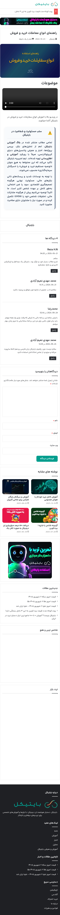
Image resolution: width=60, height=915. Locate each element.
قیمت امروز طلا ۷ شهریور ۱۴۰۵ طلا (41, 601)
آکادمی (55, 894)
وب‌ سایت (54, 445)
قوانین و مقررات (51, 908)
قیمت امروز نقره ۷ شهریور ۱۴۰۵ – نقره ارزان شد (36, 606)
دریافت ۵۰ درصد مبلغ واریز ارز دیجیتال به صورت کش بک (16, 527)
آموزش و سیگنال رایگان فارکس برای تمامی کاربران (18, 498)
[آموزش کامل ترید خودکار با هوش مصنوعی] (44, 486)
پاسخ (54, 270)
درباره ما (54, 903)
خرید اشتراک (52, 899)
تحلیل (55, 844)
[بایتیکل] (46, 4)
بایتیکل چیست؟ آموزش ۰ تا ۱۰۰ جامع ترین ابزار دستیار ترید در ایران (30, 617)
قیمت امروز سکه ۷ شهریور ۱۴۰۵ (42, 596)
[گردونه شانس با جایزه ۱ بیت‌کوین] (44, 515)
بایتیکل (52, 39)
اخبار (56, 840)
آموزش (55, 835)
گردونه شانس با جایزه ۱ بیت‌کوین (48, 527)
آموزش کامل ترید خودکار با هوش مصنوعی (46, 498)
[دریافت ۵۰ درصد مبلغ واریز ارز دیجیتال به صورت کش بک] (15, 515)
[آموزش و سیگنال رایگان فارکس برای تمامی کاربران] (15, 486)
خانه (56, 831)
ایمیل (55, 433)
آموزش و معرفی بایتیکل (48, 849)
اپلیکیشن (54, 890)
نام (55, 420)
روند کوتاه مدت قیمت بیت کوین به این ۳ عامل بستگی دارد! (29, 11)
